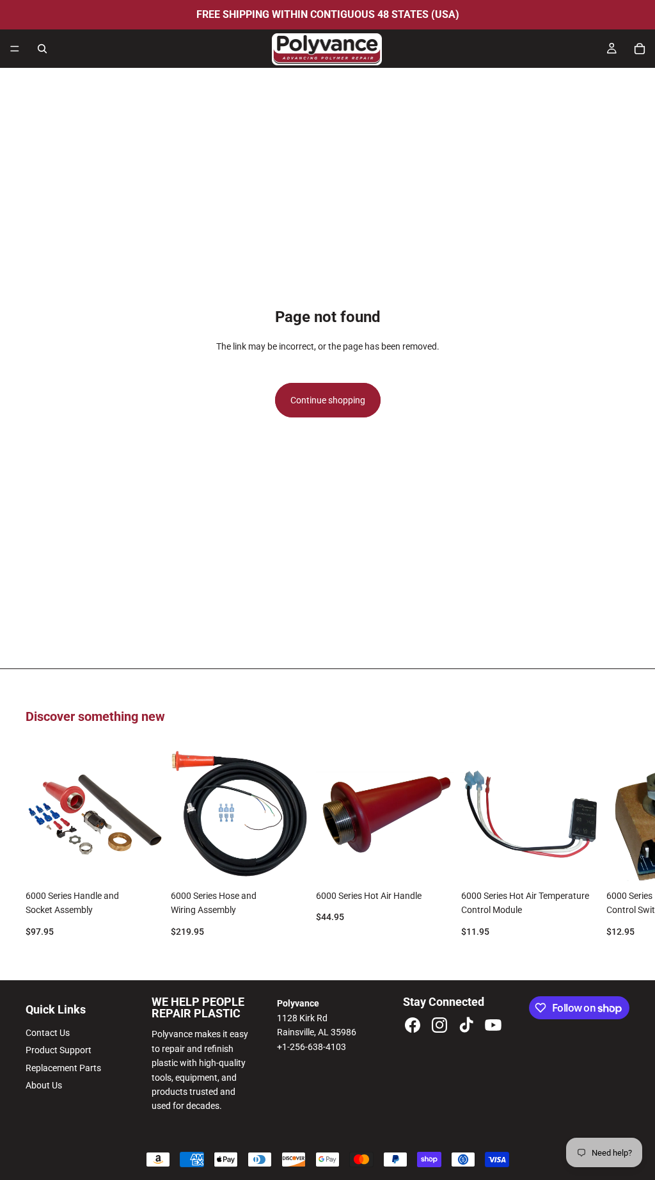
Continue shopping (327, 400)
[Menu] (14, 48)
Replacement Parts (63, 1068)
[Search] (42, 49)
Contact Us (48, 1033)
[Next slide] (615, 848)
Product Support (58, 1050)
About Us (44, 1085)
